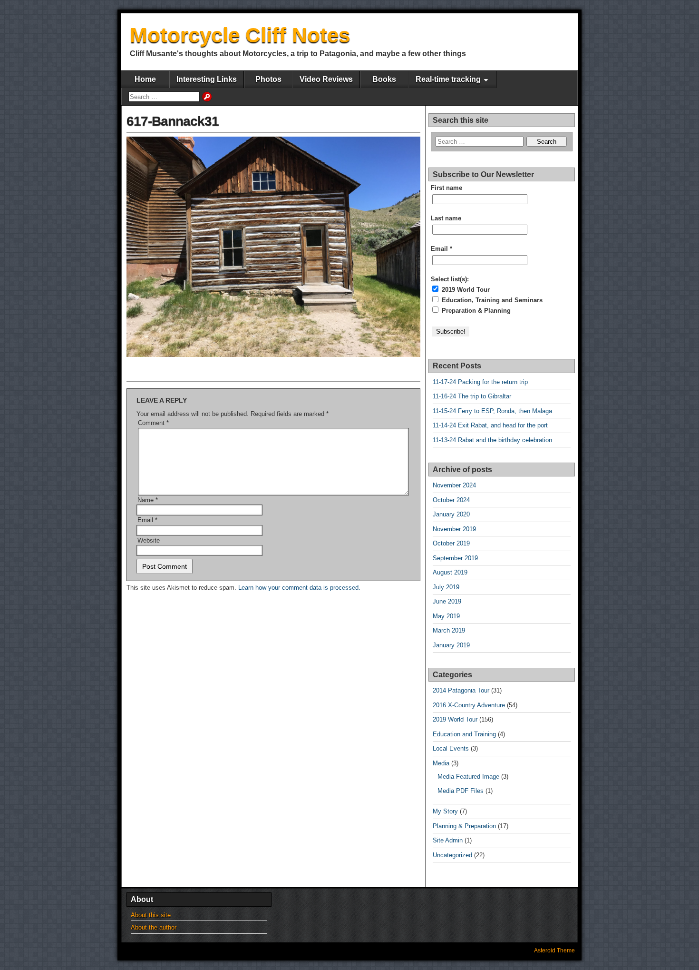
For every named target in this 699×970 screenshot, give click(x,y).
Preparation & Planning (475, 310)
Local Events (451, 748)
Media (441, 763)
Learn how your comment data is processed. (299, 587)
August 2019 (450, 572)
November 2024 (454, 485)
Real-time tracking (448, 79)
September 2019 (455, 558)
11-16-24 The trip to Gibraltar (472, 396)
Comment (153, 422)
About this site (151, 915)
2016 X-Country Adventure (469, 705)
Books (384, 79)
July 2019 (446, 587)
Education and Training (464, 734)
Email (147, 520)
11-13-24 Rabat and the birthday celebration (492, 440)
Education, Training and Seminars (491, 300)
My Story (445, 811)
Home (145, 79)
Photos (268, 79)
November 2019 (454, 529)
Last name (446, 218)
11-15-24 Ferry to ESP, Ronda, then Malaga (492, 411)
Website (148, 540)
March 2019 (449, 630)
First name (446, 187)
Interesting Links (206, 79)
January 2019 (451, 645)
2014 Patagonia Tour (461, 690)
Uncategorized (452, 855)
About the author (153, 927)
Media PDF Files (460, 790)
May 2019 (446, 616)
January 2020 (451, 514)
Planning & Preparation (464, 826)
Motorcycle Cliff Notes (240, 35)
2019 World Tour (465, 289)
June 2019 (447, 601)
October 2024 (451, 500)
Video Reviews (326, 79)
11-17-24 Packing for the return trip (480, 382)
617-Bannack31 (172, 121)
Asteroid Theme (554, 950)
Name (147, 500)
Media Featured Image (468, 776)
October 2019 (451, 543)
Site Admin (448, 840)
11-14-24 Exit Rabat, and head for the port (490, 425)
